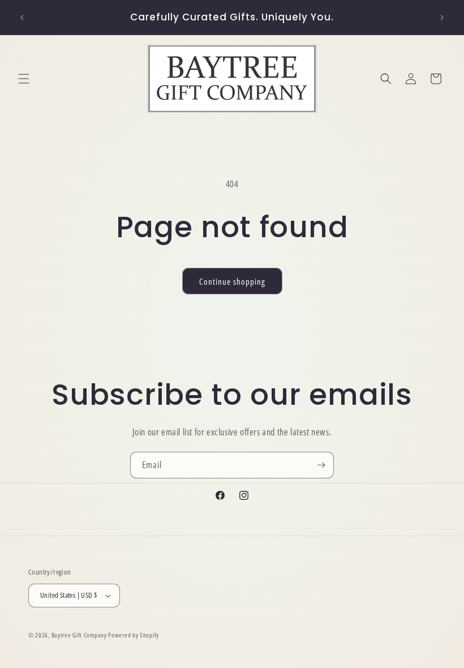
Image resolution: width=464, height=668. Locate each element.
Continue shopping (232, 281)
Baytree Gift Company (79, 635)
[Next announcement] (441, 17)
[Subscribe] (320, 465)
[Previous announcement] (22, 17)
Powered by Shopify (133, 635)
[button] (23, 78)
